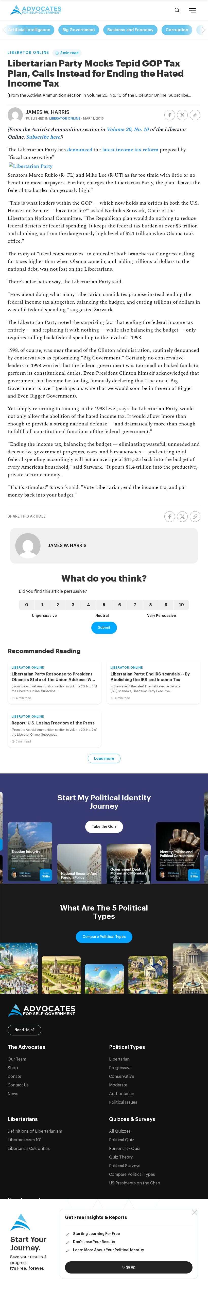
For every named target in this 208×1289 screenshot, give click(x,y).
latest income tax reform (130, 150)
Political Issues (123, 1102)
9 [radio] (166, 605)
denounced (79, 150)
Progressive (120, 1068)
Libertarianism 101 (25, 1140)
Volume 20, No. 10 (127, 129)
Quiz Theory (121, 1157)
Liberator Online (28, 53)
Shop (13, 1068)
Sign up (128, 1267)
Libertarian (119, 1059)
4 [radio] (88, 605)
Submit (104, 628)
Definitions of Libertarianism (35, 1131)
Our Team (17, 1059)
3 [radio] (73, 605)
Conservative (121, 1077)
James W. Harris (47, 112)
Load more (104, 758)
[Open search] (177, 10)
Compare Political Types (104, 937)
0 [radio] (26, 605)
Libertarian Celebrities (29, 1149)
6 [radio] (119, 605)
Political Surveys (124, 1166)
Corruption (177, 30)
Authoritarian (121, 1094)
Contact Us (18, 1085)
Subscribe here (43, 137)
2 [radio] (57, 605)
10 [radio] (181, 605)
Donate (14, 1077)
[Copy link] (195, 115)
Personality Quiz (124, 1149)
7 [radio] (135, 605)
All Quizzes (120, 1131)
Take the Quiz (104, 827)
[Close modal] (194, 1212)
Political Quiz (121, 1140)
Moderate (118, 1085)
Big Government (78, 30)
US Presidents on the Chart (135, 1183)
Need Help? (24, 1030)
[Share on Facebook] (169, 115)
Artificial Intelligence (29, 30)
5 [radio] (104, 605)
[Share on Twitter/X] (182, 115)
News (13, 1094)
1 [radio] (42, 605)
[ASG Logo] (104, 1010)
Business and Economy (130, 30)
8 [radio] (150, 605)
